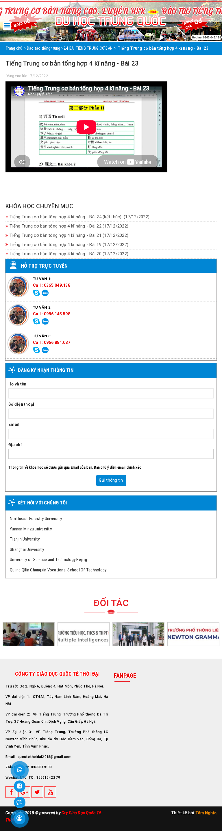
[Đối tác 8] (138, 634)
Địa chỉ (15, 444)
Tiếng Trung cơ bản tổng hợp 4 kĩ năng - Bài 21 (69, 235)
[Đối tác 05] (28, 634)
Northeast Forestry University (36, 518)
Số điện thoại (21, 404)
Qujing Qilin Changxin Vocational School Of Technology (58, 570)
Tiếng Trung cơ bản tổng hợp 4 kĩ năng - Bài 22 (69, 226)
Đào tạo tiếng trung (43, 48)
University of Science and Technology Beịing (48, 559)
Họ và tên (17, 384)
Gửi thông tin (111, 480)
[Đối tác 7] (83, 634)
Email (13, 424)
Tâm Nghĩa (206, 812)
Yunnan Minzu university (31, 529)
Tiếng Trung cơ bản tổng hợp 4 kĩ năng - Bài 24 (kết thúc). (79, 216)
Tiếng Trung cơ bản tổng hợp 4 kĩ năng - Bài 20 (69, 253)
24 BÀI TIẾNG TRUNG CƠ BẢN (88, 48)
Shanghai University (27, 549)
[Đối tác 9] (193, 634)
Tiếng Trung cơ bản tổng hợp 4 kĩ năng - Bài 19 (69, 244)
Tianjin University (25, 539)
